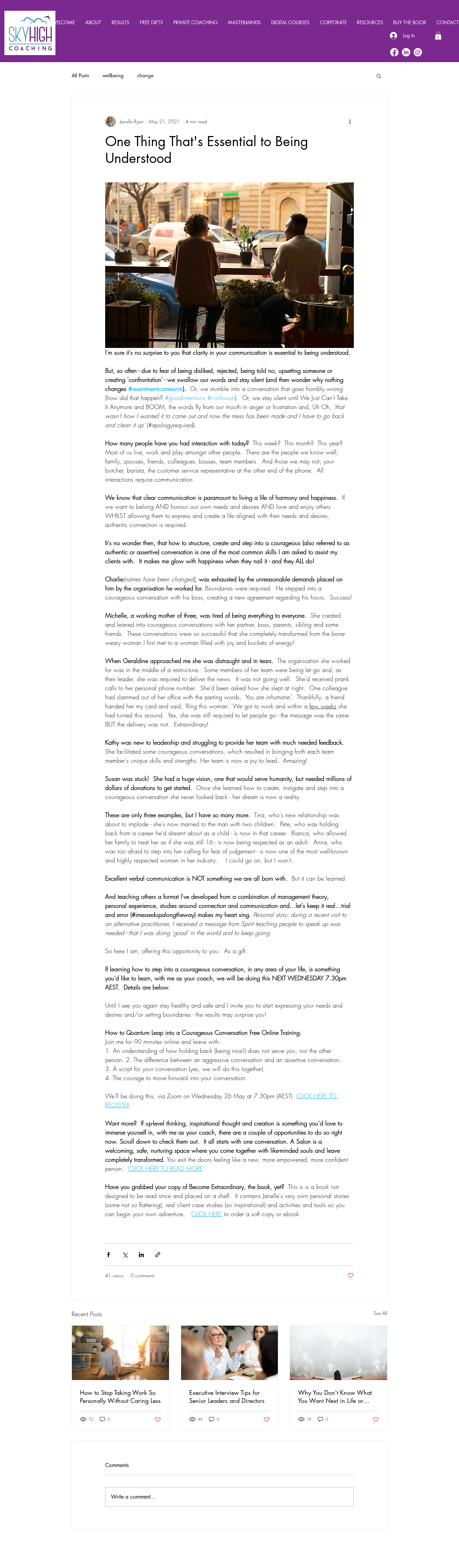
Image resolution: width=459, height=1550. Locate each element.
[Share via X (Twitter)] (125, 1254)
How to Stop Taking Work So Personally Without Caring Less (120, 1396)
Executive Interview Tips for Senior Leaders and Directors (226, 1396)
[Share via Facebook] (108, 1254)
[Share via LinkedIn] (141, 1254)
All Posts (80, 76)
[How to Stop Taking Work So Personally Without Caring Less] (120, 1353)
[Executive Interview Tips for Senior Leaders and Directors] (229, 1353)
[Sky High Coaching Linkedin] (406, 52)
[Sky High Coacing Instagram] (418, 52)
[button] (438, 36)
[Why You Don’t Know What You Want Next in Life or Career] (338, 1353)
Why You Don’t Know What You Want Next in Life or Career (335, 1396)
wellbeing (113, 76)
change (145, 76)
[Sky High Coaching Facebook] (394, 52)
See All (380, 1313)
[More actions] (350, 122)
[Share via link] (158, 1254)
